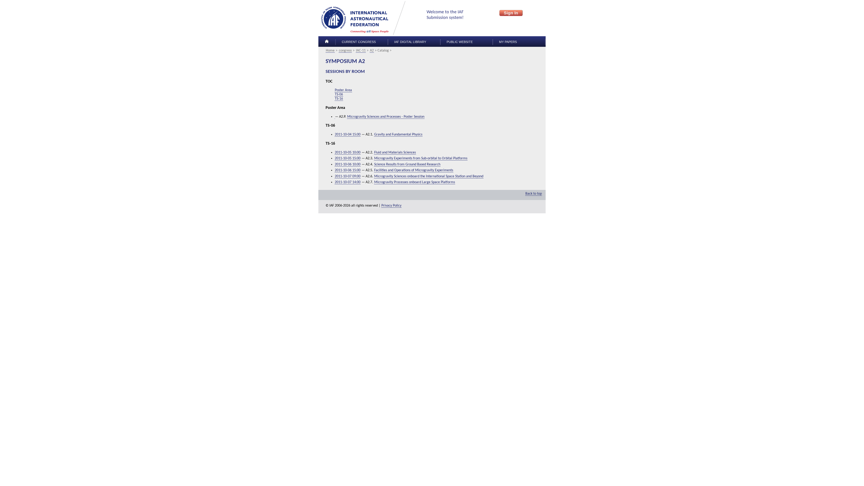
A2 (372, 50)
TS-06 (339, 94)
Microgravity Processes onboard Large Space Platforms (414, 182)
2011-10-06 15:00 (347, 170)
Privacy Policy (391, 205)
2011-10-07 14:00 (347, 182)
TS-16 (339, 99)
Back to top (533, 194)
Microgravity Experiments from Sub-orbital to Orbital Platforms (420, 158)
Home (330, 50)
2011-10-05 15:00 (347, 158)
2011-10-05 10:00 (347, 152)
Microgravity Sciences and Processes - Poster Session (385, 117)
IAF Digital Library (410, 42)
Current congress (359, 42)
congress (345, 50)
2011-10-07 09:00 (347, 176)
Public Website (460, 42)
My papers (508, 42)
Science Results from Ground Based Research (407, 164)
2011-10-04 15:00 (347, 134)
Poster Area (343, 90)
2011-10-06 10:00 (347, 164)
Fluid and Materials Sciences (395, 152)
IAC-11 (361, 50)
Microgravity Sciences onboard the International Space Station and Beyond (428, 176)
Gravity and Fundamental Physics (398, 134)
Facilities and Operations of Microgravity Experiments (413, 170)
